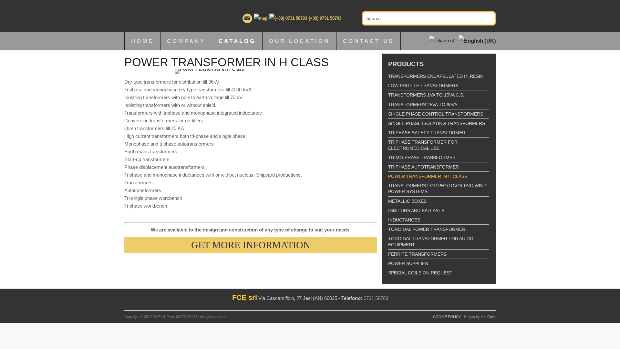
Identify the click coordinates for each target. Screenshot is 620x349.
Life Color (488, 317)
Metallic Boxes (407, 201)
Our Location (299, 41)
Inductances (404, 219)
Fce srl (162, 16)
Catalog (237, 41)
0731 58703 (376, 298)
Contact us (368, 41)
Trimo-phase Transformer (422, 157)
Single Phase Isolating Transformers (436, 123)
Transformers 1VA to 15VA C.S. (426, 95)
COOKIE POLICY (447, 317)
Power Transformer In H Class (427, 176)
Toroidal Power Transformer (426, 229)
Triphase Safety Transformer (426, 132)
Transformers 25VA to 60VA (422, 104)
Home (142, 41)
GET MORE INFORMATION (250, 245)
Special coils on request (420, 272)
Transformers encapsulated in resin (435, 76)
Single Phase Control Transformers (435, 114)
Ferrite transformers (417, 254)
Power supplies (408, 263)
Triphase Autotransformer (423, 166)
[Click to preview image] (250, 71)
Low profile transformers (423, 85)
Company (186, 41)
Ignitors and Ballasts (416, 210)
